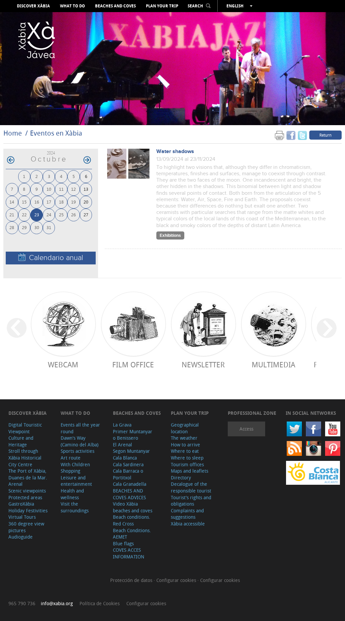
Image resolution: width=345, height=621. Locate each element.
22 (24, 214)
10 (48, 189)
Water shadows (175, 151)
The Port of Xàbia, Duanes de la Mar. (27, 474)
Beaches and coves (115, 6)
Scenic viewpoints (27, 490)
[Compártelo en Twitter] (302, 135)
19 (73, 202)
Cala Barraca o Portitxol (128, 474)
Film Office (133, 364)
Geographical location (185, 428)
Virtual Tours (22, 517)
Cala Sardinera (128, 464)
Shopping (70, 471)
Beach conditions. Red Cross (131, 520)
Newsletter (203, 364)
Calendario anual (56, 258)
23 (36, 214)
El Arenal (122, 444)
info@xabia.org (57, 603)
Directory (181, 477)
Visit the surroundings (75, 507)
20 (86, 202)
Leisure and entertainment (76, 480)
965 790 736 (21, 603)
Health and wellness (72, 494)
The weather (184, 438)
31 (48, 227)
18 (61, 202)
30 (36, 227)
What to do (72, 6)
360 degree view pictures (26, 527)
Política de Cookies (100, 603)
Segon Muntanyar (131, 451)
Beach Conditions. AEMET (132, 533)
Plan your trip (162, 6)
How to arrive (185, 444)
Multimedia (273, 364)
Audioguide (20, 537)
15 (24, 202)
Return (325, 135)
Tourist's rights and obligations (191, 500)
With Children (75, 464)
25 (61, 214)
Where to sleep (187, 457)
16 (36, 202)
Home (12, 133)
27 (86, 214)
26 (73, 214)
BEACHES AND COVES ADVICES (129, 494)
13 (86, 189)
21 (11, 214)
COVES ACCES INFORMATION (128, 553)
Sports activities (77, 451)
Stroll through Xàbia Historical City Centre (24, 457)
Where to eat (185, 451)
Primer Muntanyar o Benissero (132, 434)
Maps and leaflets (189, 471)
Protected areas (25, 497)
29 (24, 227)
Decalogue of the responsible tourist (191, 487)
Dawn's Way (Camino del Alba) (79, 441)
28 (11, 227)
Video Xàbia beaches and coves (132, 507)
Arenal (15, 484)
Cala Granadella (129, 484)
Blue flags (123, 543)
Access (246, 429)
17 (48, 202)
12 (73, 189)
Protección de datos (132, 580)
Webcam (63, 364)
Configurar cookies (176, 580)
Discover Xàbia (33, 6)
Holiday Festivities (28, 510)
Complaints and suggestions (187, 513)
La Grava (122, 425)
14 (11, 202)
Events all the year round (80, 428)
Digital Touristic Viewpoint (25, 428)
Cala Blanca (125, 457)
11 (61, 189)
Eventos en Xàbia (56, 133)
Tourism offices (187, 464)
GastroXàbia (21, 504)
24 (48, 214)
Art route (71, 457)
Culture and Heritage (20, 441)
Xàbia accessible (188, 523)
